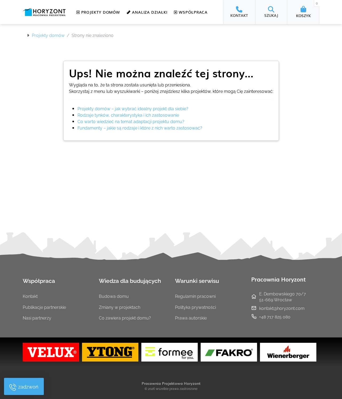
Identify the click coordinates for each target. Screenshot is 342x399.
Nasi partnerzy (37, 318)
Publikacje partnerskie (44, 307)
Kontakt (30, 296)
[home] (44, 12)
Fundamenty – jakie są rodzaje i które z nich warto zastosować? (139, 128)
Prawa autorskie (191, 318)
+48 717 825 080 (274, 317)
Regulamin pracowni (195, 296)
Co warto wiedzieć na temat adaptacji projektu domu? (130, 121)
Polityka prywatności (195, 307)
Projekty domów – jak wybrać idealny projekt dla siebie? (132, 108)
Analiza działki (149, 12)
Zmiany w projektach (119, 307)
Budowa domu (114, 296)
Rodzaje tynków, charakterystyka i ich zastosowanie (128, 115)
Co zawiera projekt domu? (125, 318)
